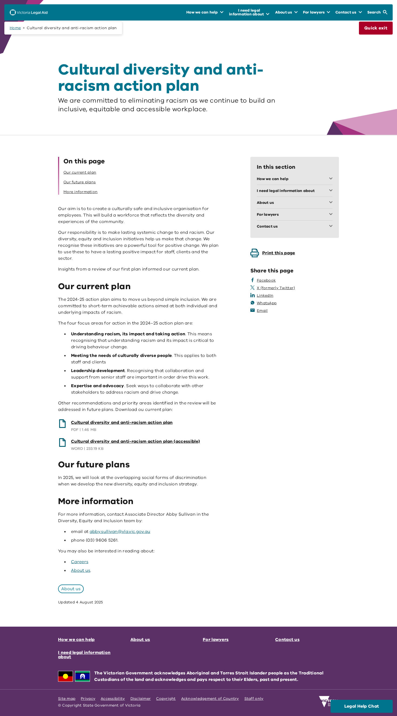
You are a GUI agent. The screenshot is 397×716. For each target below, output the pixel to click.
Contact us (287, 639)
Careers (79, 562)
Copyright (166, 698)
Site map (66, 698)
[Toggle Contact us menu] (332, 226)
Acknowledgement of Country (210, 698)
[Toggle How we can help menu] (332, 179)
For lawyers (215, 639)
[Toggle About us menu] (332, 203)
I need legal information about (84, 654)
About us (80, 570)
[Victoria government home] (329, 701)
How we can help (76, 639)
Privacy (88, 698)
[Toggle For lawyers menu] (332, 215)
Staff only (254, 698)
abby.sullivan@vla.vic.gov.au (120, 532)
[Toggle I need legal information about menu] (332, 191)
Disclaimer (140, 698)
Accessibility (113, 698)
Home (15, 28)
